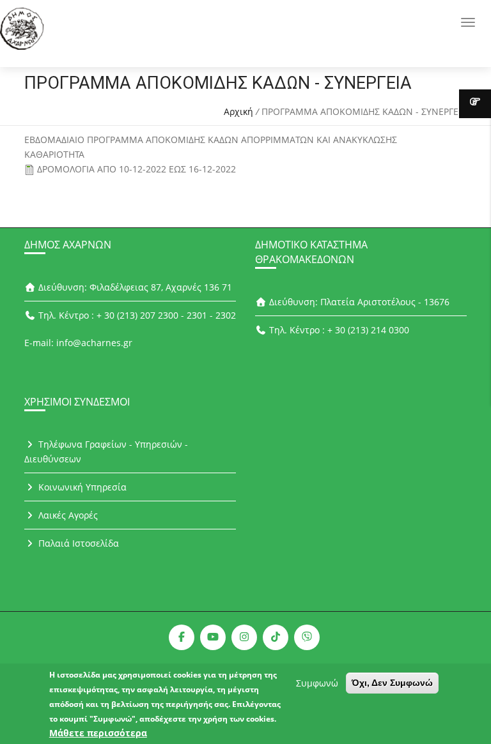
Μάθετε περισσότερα (98, 733)
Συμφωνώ (317, 683)
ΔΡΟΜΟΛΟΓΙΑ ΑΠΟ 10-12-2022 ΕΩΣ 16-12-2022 (136, 169)
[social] (181, 637)
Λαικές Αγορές (67, 515)
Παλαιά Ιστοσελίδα (77, 543)
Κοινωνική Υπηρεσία (81, 487)
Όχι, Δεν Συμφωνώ (392, 683)
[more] (475, 103)
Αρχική (238, 111)
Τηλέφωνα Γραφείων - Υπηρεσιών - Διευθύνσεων (106, 451)
